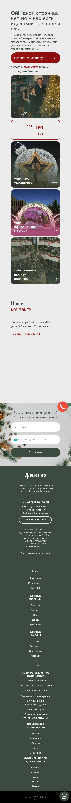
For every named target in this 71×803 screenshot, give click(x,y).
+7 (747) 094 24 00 (25, 334)
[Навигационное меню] (65, 5)
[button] (35, 520)
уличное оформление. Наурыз (25, 226)
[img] (35, 212)
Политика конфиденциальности (35, 553)
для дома (22, 113)
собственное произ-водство (25, 274)
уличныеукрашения (23, 180)
